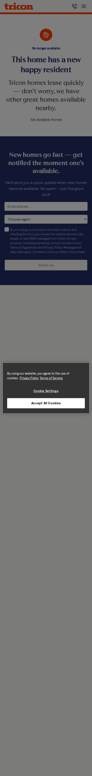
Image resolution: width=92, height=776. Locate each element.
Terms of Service (51, 378)
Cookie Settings (46, 391)
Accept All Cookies (46, 403)
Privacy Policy (29, 378)
